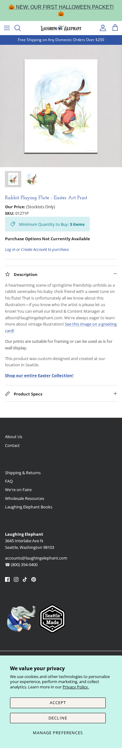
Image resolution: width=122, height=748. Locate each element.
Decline (57, 718)
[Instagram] (16, 579)
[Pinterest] (33, 579)
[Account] (101, 28)
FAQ (9, 481)
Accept (58, 702)
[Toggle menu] (7, 28)
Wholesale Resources (24, 498)
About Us (13, 436)
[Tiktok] (25, 579)
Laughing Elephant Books (28, 507)
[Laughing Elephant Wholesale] (61, 28)
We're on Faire (18, 489)
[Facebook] (7, 579)
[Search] (21, 28)
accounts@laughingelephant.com (36, 558)
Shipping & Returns (23, 472)
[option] (61, 106)
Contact (12, 445)
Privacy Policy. (76, 687)
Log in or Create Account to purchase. (37, 249)
